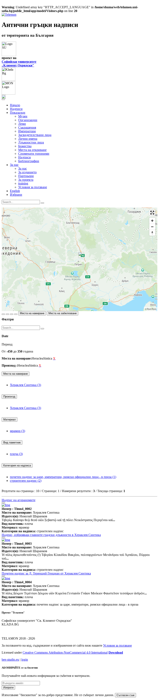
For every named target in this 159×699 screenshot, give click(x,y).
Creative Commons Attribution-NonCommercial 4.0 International (65, 652)
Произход (9, 396)
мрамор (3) (17, 431)
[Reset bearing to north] (152, 233)
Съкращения (27, 127)
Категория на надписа (17, 465)
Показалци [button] (17, 112)
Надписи (16, 109)
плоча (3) (16, 454)
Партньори (26, 176)
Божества (24, 146)
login (24, 659)
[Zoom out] (152, 227)
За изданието (27, 172)
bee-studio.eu (10, 659)
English (15, 191)
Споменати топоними (33, 153)
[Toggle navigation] (3, 99)
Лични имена (27, 138)
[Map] (79, 259)
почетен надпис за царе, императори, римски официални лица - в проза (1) (63, 477)
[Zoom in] (152, 221)
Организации (27, 120)
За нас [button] (14, 165)
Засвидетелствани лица (34, 135)
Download (115, 652)
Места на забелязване (62, 313)
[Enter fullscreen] (152, 213)
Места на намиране (32, 313)
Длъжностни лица (31, 142)
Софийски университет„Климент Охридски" (19, 63)
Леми (22, 124)
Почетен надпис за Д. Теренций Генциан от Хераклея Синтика (46, 573)
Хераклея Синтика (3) (25, 385)
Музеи (22, 116)
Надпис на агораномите (18, 500)
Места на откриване (32, 150)
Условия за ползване (32, 187)
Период (7, 344)
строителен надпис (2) (25, 480)
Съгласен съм (125, 695)
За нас (22, 168)
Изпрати (8, 687)
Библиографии (28, 161)
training (23, 183)
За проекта (25, 179)
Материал (9, 419)
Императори (27, 131)
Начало (15, 105)
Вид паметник (12, 442)
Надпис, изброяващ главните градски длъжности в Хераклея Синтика (51, 535)
